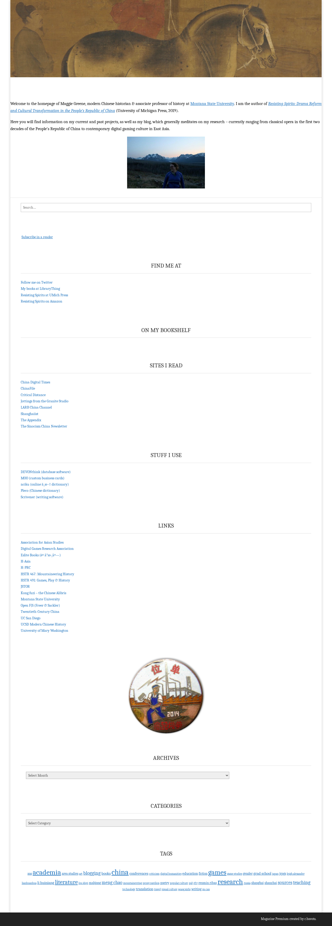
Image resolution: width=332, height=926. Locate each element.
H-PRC (26, 567)
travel (157, 889)
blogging (92, 873)
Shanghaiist (29, 414)
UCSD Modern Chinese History (43, 624)
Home (19, 82)
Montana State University (212, 103)
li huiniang (45, 882)
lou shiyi (83, 883)
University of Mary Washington (44, 630)
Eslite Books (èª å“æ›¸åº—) (41, 555)
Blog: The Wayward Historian (123, 82)
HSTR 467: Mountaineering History (47, 574)
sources (285, 882)
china (120, 872)
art (80, 873)
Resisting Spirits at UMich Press (44, 295)
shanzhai (271, 883)
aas (29, 873)
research (230, 882)
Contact (162, 82)
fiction (203, 873)
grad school (262, 873)
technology (128, 889)
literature (66, 882)
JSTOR (25, 586)
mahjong (95, 883)
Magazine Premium (275, 919)
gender (248, 873)
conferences (138, 873)
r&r (195, 883)
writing (196, 889)
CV (52, 82)
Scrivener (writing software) (42, 497)
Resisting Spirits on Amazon (41, 301)
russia (247, 883)
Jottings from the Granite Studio (44, 401)
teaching (301, 882)
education (190, 873)
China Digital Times (35, 382)
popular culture (179, 883)
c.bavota (310, 919)
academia (47, 872)
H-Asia (26, 561)
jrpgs (282, 873)
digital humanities (171, 873)
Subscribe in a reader (37, 237)
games (217, 872)
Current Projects (76, 82)
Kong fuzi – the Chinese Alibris (43, 593)
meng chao (112, 882)
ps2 (191, 883)
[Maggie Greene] (166, 38)
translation (144, 889)
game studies (234, 873)
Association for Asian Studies (42, 542)
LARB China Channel (36, 407)
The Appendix (31, 420)
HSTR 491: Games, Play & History (45, 580)
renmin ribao (207, 883)
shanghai (257, 883)
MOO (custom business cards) (42, 478)
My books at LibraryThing (40, 288)
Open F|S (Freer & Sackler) (40, 605)
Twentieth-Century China (40, 611)
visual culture (169, 889)
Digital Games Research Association (47, 548)
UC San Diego (30, 618)
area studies (70, 873)
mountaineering (132, 883)
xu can (206, 889)
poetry (164, 883)
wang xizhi (184, 889)
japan (275, 873)
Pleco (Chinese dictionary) (40, 490)
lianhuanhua (29, 883)
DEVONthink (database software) (46, 472)
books (106, 873)
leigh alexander (296, 873)
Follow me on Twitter (37, 282)
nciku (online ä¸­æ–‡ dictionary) (45, 484)
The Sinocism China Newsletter (44, 426)
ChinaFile (28, 388)
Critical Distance (33, 395)
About (37, 82)
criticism (154, 873)
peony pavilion (151, 883)
